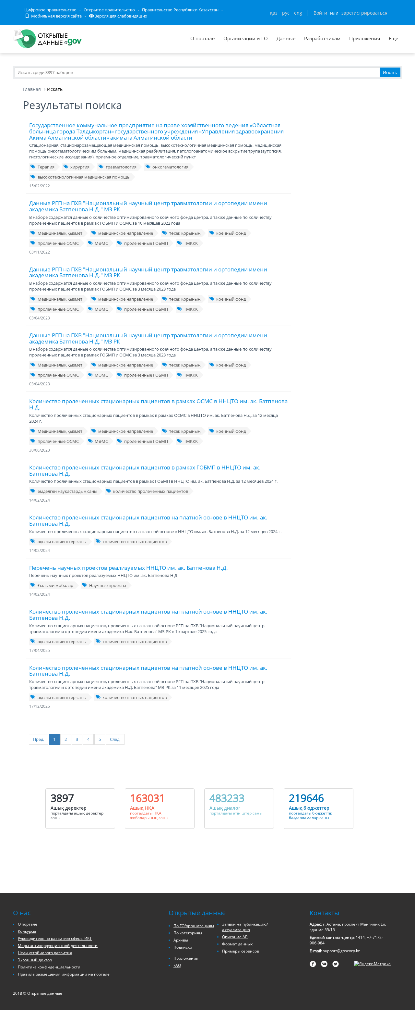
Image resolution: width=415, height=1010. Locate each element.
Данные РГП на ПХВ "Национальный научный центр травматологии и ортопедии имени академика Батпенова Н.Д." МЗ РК (148, 206)
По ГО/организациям (193, 926)
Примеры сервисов (240, 951)
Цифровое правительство (50, 10)
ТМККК (191, 243)
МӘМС (101, 243)
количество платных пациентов (134, 541)
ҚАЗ (274, 13)
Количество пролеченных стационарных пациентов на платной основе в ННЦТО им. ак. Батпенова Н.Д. (148, 520)
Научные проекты (107, 585)
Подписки (182, 947)
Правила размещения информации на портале (64, 974)
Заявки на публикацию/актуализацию (245, 926)
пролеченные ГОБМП (146, 243)
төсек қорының (184, 233)
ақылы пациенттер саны (62, 541)
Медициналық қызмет (60, 233)
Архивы (180, 940)
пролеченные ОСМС (58, 243)
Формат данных (237, 944)
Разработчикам (322, 38)
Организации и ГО (245, 38)
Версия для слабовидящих (120, 16)
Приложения (364, 38)
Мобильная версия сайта (56, 16)
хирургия (79, 167)
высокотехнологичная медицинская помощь (84, 177)
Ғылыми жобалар (55, 585)
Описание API (235, 937)
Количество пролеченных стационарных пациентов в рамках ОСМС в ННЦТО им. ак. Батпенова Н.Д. (158, 404)
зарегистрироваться (364, 13)
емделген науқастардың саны (67, 491)
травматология (121, 167)
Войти (320, 13)
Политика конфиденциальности (49, 967)
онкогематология (170, 167)
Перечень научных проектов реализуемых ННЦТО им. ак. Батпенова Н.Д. (128, 567)
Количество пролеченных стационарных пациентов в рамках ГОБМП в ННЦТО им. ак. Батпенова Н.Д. (145, 470)
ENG (298, 13)
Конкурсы (27, 931)
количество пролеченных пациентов (150, 491)
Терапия (46, 167)
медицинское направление (125, 233)
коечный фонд (231, 233)
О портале (202, 38)
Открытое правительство (109, 10)
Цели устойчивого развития (45, 952)
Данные (286, 38)
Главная (32, 89)
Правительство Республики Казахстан (180, 10)
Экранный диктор (35, 960)
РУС (286, 13)
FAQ (177, 965)
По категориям (187, 933)
